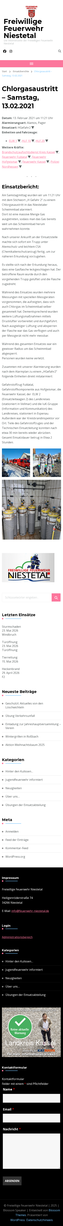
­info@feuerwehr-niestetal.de (30, 911)
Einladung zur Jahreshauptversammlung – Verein (33, 726)
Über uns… (12, 796)
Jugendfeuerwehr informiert (24, 780)
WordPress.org (15, 857)
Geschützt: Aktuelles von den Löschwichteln (24, 705)
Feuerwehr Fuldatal (14, 157)
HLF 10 (26, 141)
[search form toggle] (59, 51)
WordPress (17, 1220)
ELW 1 (13, 141)
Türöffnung (10, 642)
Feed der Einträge (17, 840)
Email (8, 1109)
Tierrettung (10, 657)
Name (9, 1089)
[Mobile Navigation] (31, 63)
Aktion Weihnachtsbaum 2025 (25, 745)
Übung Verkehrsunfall (20, 716)
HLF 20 (40, 141)
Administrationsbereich (17, 937)
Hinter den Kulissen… (19, 771)
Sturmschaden (11, 627)
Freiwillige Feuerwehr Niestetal (24, 28)
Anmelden (12, 831)
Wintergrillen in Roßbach (21, 736)
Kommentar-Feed (16, 848)
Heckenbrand (11, 669)
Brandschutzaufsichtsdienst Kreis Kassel (28, 152)
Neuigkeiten (13, 788)
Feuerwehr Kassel (34, 162)
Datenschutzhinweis (39, 1220)
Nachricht (12, 1129)
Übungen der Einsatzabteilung (25, 805)
